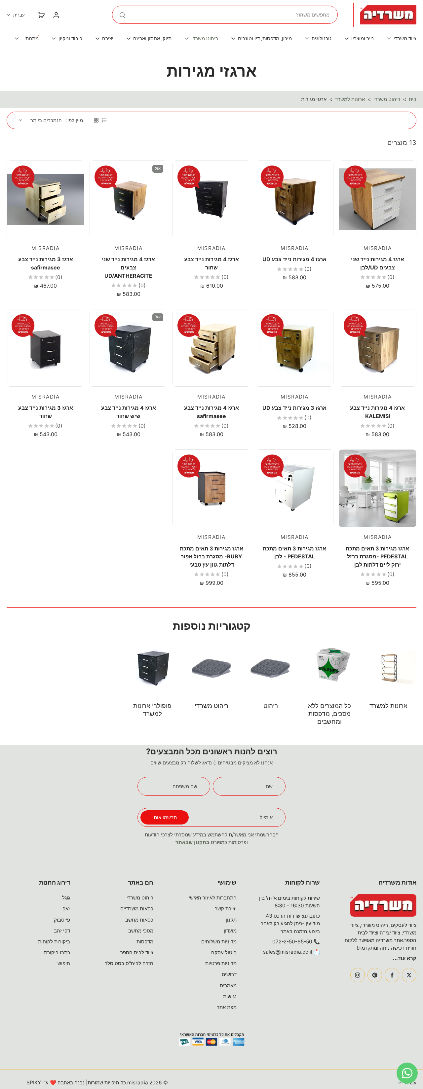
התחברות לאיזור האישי (213, 898)
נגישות (230, 996)
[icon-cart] (41, 14)
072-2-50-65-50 (292, 941)
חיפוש (64, 963)
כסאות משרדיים (136, 908)
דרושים (229, 974)
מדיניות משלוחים (219, 941)
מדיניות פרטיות (221, 963)
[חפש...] (122, 14)
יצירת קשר (226, 908)
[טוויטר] (409, 975)
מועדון (230, 931)
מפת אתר (227, 1007)
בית (412, 99)
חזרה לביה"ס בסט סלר (129, 963)
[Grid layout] (96, 120)
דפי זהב (62, 931)
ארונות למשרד (350, 99)
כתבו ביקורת (57, 952)
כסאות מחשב (139, 920)
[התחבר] (56, 14)
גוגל (66, 898)
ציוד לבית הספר (136, 952)
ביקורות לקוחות (54, 941)
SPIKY (33, 1082)
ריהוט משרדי (386, 99)
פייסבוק (62, 920)
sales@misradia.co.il (287, 952)
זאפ (66, 908)
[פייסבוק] (392, 975)
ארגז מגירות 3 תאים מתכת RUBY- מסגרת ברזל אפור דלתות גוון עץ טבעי (211, 556)
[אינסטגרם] (357, 975)
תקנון (231, 920)
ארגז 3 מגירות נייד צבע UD (294, 407)
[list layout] (104, 120)
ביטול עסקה (224, 952)
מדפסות (144, 941)
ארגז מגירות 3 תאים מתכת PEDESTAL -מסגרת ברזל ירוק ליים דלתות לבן (377, 556)
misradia (137, 1082)
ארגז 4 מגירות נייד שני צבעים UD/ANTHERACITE (128, 267)
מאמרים (228, 985)
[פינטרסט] (374, 975)
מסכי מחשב (140, 931)
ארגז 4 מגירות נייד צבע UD (294, 259)
